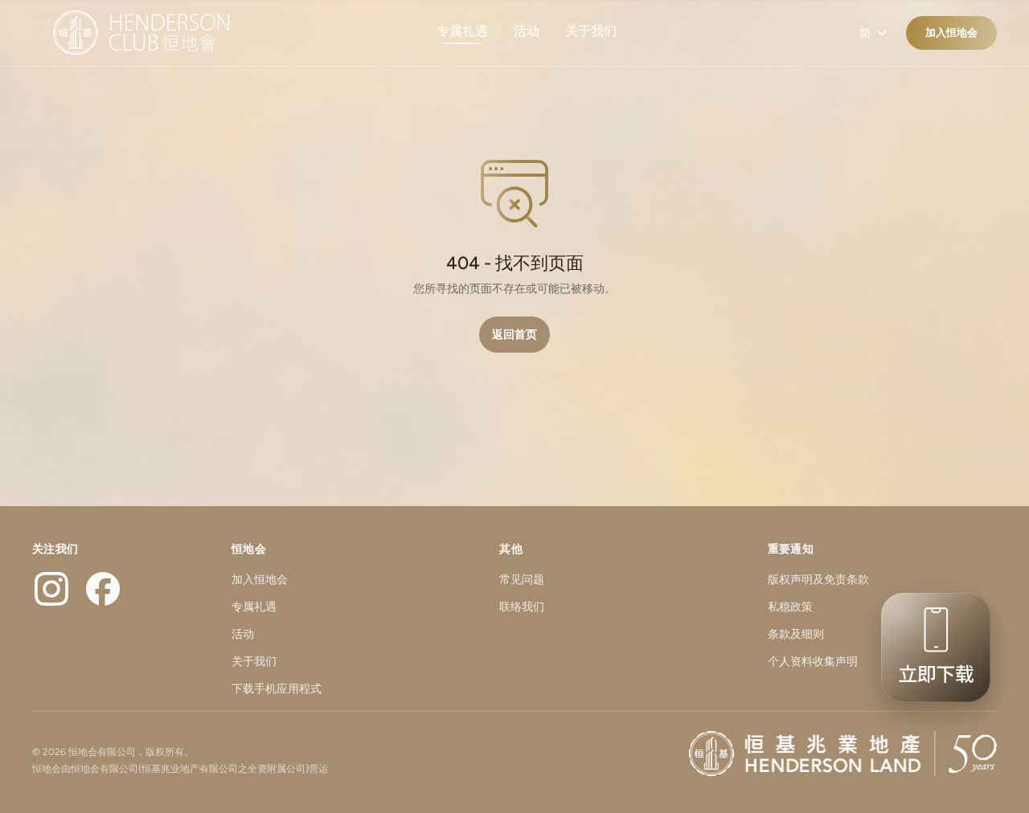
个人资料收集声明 (813, 661)
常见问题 (521, 579)
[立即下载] (931, 658)
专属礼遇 (462, 31)
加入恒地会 (951, 33)
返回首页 (514, 334)
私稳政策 (790, 607)
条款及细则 (796, 634)
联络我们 (521, 607)
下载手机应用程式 (277, 689)
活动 (526, 31)
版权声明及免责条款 (818, 579)
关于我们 (591, 31)
